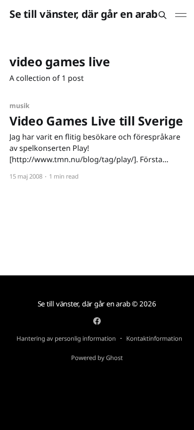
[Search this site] (162, 15)
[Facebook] (97, 321)
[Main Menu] (181, 15)
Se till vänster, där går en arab (83, 14)
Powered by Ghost (97, 357)
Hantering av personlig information (66, 338)
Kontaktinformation (154, 338)
